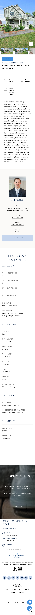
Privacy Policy (25, 602)
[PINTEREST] (26, 578)
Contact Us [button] (17, 506)
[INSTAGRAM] (9, 578)
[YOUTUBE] (22, 578)
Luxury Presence (17, 592)
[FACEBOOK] (5, 578)
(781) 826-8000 (10, 541)
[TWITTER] (17, 578)
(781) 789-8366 (17, 217)
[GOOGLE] (30, 578)
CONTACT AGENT (17, 238)
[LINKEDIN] (13, 578)
